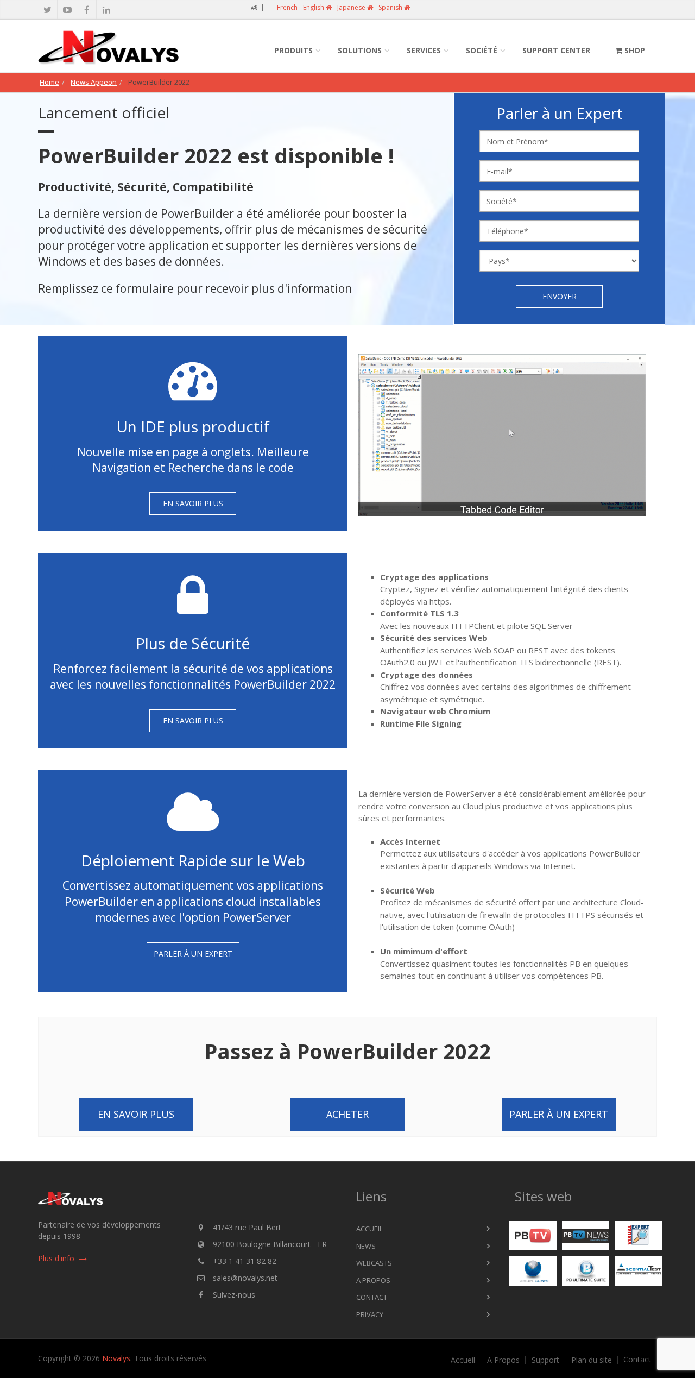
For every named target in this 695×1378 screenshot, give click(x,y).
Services (424, 50)
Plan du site (591, 1360)
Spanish (391, 7)
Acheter (347, 1114)
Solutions (360, 50)
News (366, 1246)
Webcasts (374, 1263)
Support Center (556, 50)
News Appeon (94, 82)
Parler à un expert (193, 953)
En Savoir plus (136, 1114)
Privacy (369, 1314)
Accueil (369, 1229)
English (314, 7)
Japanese (352, 7)
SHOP (633, 50)
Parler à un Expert (558, 1114)
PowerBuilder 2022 (158, 82)
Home (49, 82)
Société (481, 50)
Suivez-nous (234, 1294)
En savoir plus (193, 503)
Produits (293, 50)
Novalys (116, 1358)
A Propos (373, 1280)
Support (545, 1360)
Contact (371, 1297)
